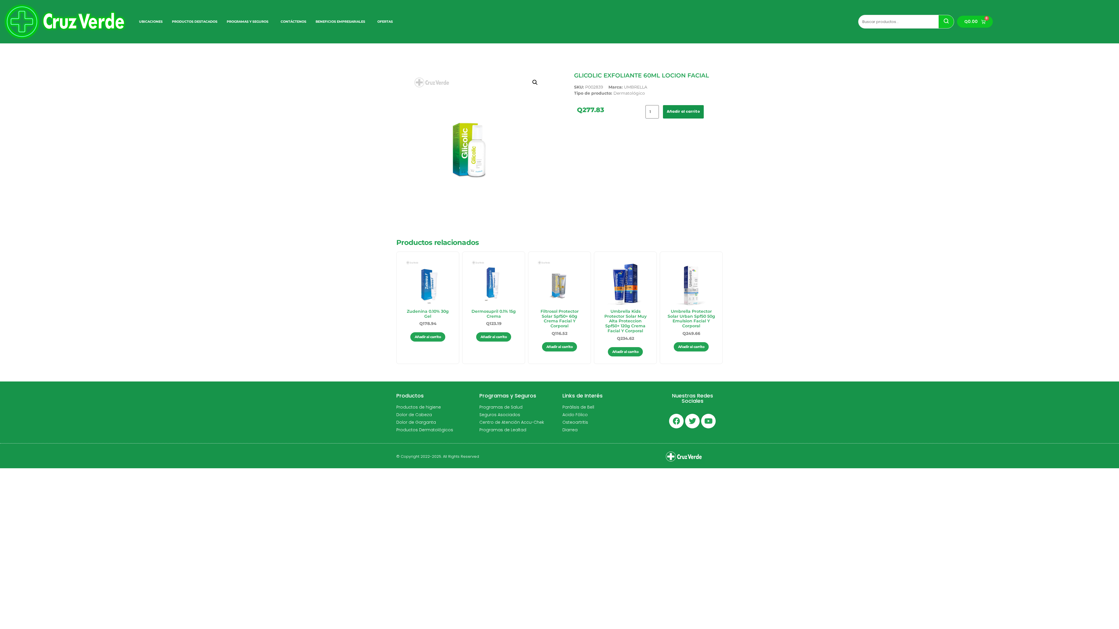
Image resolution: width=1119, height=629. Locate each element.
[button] (535, 82)
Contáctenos (293, 22)
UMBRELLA (635, 87)
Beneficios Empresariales (340, 22)
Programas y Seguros (247, 22)
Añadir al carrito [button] (428, 337)
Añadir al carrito (683, 111)
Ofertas (385, 22)
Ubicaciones (151, 22)
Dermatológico (629, 93)
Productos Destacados (194, 22)
